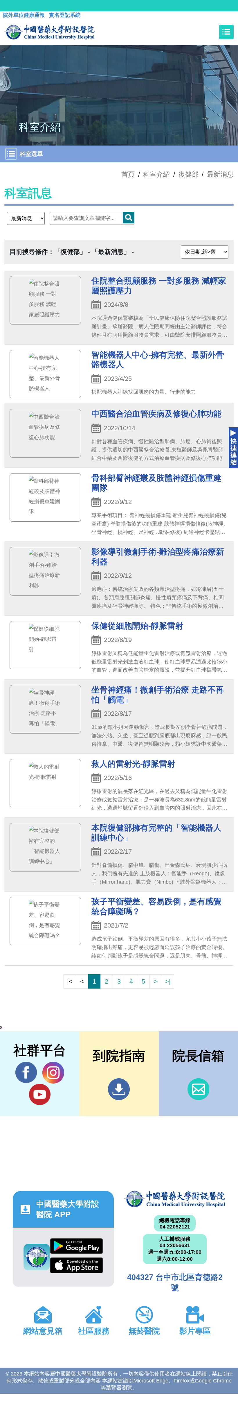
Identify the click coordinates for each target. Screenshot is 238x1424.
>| (168, 981)
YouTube (40, 1094)
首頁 (128, 174)
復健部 (188, 174)
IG (53, 1073)
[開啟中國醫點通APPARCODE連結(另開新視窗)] (37, 1257)
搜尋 (128, 217)
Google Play (76, 1247)
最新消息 (220, 174)
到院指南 (119, 1089)
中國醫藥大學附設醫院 (174, 1199)
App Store (76, 1266)
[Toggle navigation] (226, 32)
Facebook (26, 1073)
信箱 (198, 1089)
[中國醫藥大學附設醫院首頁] (49, 32)
